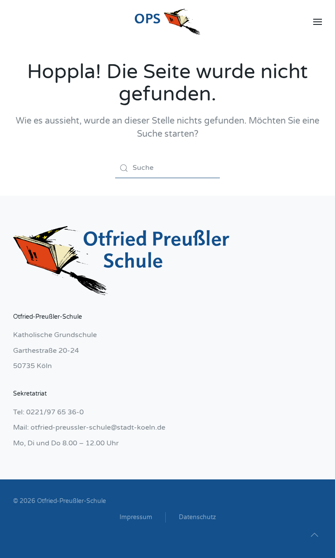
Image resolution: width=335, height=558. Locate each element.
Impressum (136, 517)
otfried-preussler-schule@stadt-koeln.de (98, 427)
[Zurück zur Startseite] (167, 22)
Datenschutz (197, 517)
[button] (317, 22)
